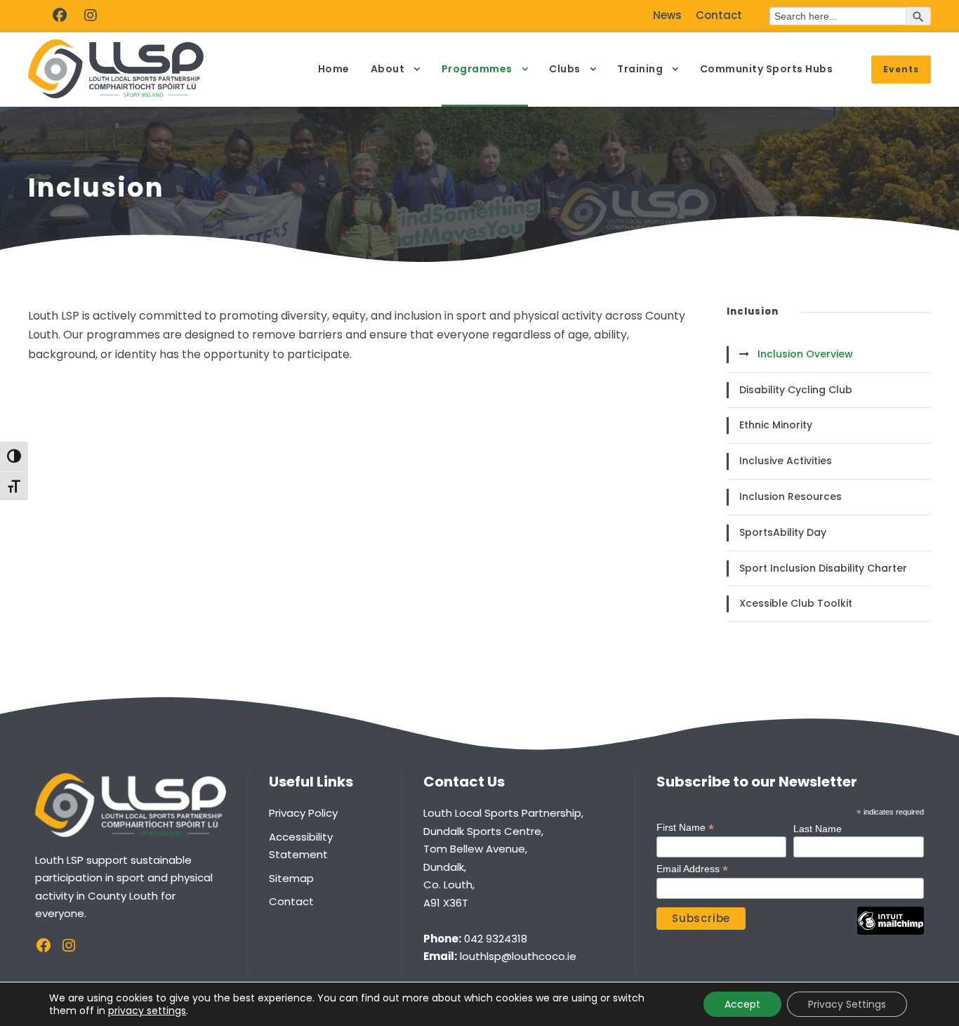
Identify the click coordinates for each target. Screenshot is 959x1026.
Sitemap (291, 878)
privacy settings (147, 1010)
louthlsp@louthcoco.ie (518, 956)
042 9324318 (495, 938)
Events (901, 69)
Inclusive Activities (785, 461)
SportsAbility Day (782, 532)
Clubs (565, 69)
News (667, 15)
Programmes (477, 69)
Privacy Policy (303, 812)
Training (640, 69)
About (388, 69)
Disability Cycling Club (795, 390)
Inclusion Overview (805, 354)
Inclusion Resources (790, 496)
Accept (742, 1004)
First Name (685, 827)
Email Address (692, 869)
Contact (719, 15)
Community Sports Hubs (766, 69)
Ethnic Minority (775, 425)
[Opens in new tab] (60, 15)
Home (334, 69)
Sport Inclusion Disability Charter (823, 568)
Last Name (817, 828)
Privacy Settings (847, 1004)
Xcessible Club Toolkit (795, 603)
